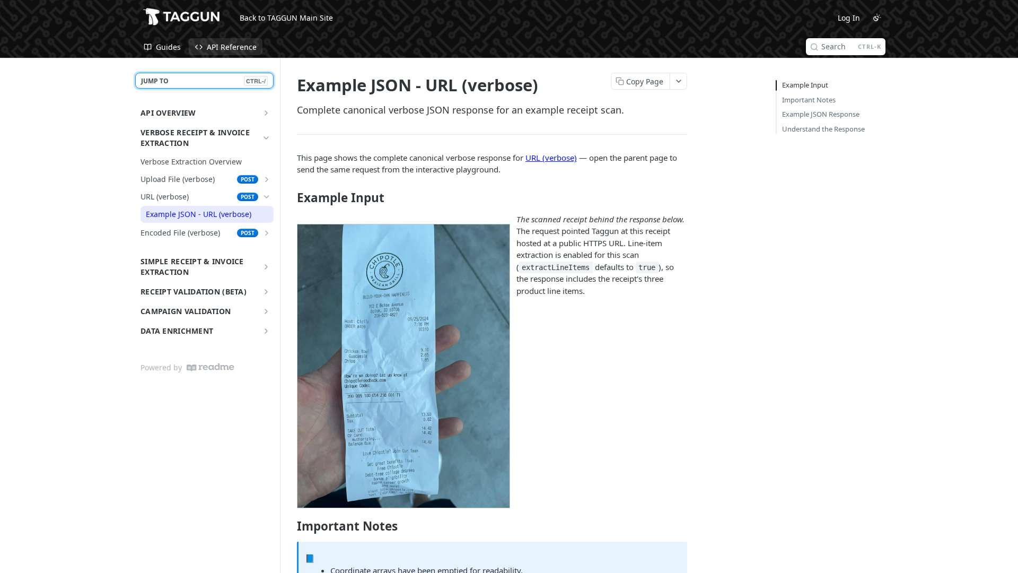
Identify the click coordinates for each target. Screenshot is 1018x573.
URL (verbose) (551, 157)
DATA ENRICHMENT (177, 331)
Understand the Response (823, 129)
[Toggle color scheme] (876, 17)
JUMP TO (203, 80)
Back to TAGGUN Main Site (286, 18)
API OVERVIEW (168, 113)
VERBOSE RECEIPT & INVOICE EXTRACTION (195, 137)
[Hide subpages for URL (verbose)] (266, 197)
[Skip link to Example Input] (289, 198)
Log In (849, 18)
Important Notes (809, 100)
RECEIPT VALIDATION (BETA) (194, 291)
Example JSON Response (820, 114)
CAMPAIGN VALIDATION (186, 311)
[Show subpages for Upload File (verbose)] (266, 179)
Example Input (805, 85)
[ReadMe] (210, 367)
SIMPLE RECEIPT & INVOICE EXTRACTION (192, 266)
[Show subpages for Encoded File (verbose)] (266, 233)
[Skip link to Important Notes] (289, 526)
